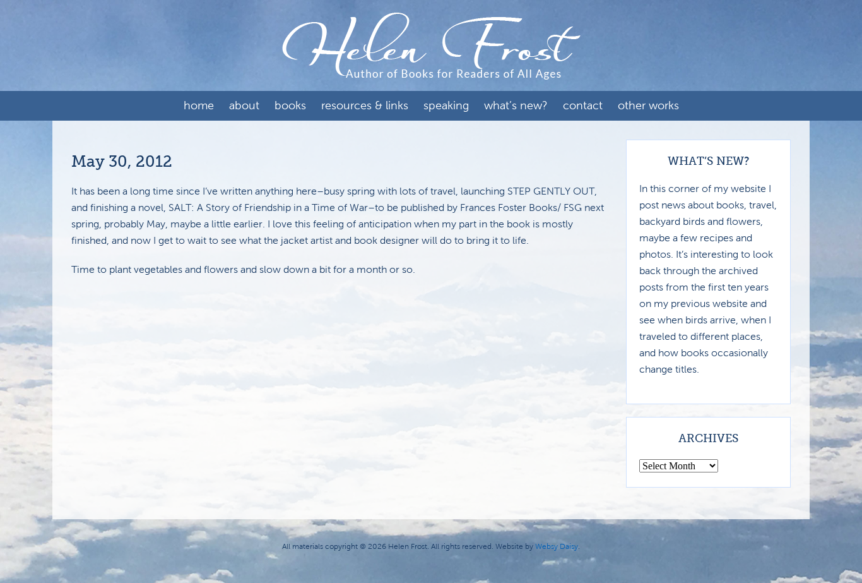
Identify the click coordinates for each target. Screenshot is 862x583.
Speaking (446, 105)
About (244, 105)
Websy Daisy (556, 546)
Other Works (648, 105)
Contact (583, 105)
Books (290, 105)
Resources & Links (364, 105)
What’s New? (516, 105)
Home (199, 105)
